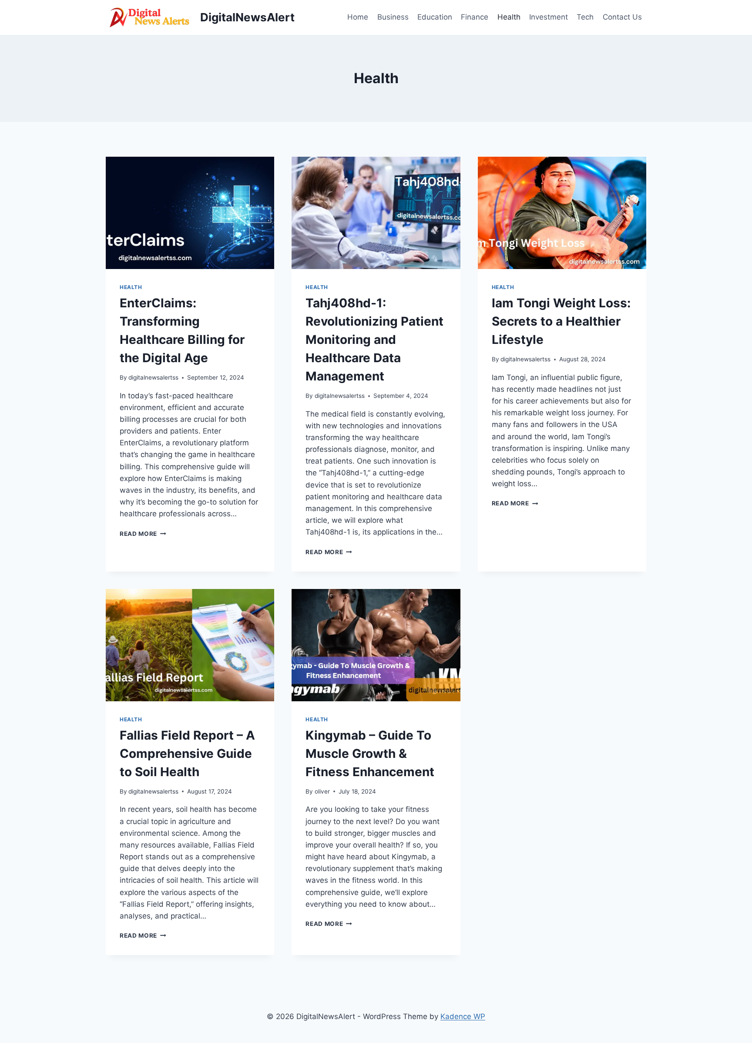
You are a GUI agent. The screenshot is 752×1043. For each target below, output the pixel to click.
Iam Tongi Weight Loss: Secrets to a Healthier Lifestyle (561, 321)
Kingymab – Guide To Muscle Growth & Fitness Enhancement (370, 753)
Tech (585, 17)
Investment (548, 17)
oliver (322, 791)
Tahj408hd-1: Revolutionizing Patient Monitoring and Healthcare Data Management (374, 340)
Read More (143, 533)
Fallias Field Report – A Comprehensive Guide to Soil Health (187, 753)
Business (393, 17)
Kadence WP (462, 1016)
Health (508, 17)
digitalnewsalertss (153, 377)
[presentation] (190, 213)
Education (434, 17)
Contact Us (622, 17)
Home (357, 17)
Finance (474, 17)
